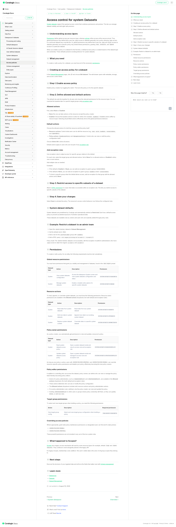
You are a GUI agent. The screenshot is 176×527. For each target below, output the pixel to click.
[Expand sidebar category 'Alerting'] (32, 123)
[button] (15, 23)
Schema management (107, 464)
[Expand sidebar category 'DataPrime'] (32, 163)
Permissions (50, 38)
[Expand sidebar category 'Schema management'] (32, 66)
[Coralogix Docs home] (10, 523)
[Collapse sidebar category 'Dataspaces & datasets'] (32, 37)
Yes (153, 93)
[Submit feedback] (170, 108)
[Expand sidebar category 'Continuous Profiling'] (32, 87)
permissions (96, 63)
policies (87, 38)
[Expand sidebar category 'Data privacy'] (32, 159)
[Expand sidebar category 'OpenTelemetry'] (32, 170)
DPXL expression (57, 188)
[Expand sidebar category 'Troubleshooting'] (32, 156)
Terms (166, 523)
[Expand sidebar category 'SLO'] (32, 95)
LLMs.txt (171, 523)
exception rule (84, 144)
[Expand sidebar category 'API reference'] (32, 177)
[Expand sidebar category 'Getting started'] (32, 30)
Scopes (49, 445)
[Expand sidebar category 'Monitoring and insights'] (32, 84)
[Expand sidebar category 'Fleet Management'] (32, 91)
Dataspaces (52, 475)
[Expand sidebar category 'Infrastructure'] (32, 109)
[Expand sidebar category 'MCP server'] (32, 120)
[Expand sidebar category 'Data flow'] (32, 34)
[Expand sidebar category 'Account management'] (32, 152)
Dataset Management (57, 74)
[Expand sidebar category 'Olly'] (32, 113)
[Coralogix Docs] (11, 2)
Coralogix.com (161, 2)
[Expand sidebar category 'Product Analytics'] (32, 105)
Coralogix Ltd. (147, 523)
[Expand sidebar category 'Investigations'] (32, 138)
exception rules (87, 101)
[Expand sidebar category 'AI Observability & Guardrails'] (32, 116)
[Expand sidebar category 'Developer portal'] (32, 174)
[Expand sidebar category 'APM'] (32, 98)
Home (7, 9)
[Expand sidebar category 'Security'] (32, 145)
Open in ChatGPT (71, 13)
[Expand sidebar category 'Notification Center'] (32, 141)
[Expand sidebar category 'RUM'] (32, 102)
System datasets (52, 24)
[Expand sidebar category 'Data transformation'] (32, 77)
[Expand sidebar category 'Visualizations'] (32, 131)
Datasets (51, 478)
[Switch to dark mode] (171, 2)
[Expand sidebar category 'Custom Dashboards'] (32, 134)
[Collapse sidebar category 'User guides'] (32, 23)
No (160, 93)
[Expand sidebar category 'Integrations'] (32, 166)
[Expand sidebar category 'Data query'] (32, 80)
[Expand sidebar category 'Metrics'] (32, 148)
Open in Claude (85, 13)
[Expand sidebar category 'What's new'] (32, 26)
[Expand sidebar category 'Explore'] (32, 73)
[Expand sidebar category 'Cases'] (32, 127)
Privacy (161, 523)
